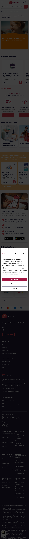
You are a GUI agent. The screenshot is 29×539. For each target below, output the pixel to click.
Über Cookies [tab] (23, 253)
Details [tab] (14, 253)
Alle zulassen (14, 279)
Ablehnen (14, 288)
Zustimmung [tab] (5, 253)
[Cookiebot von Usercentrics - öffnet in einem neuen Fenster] (20, 250)
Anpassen (13, 284)
